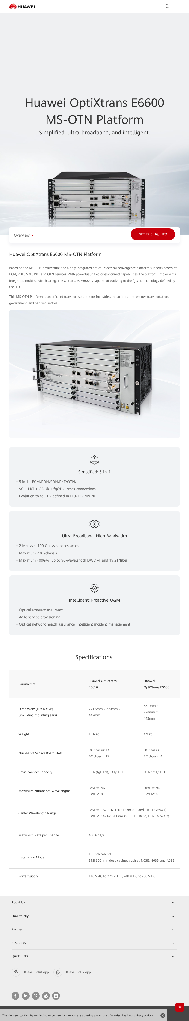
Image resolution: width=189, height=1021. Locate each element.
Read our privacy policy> (137, 1015)
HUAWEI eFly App (78, 972)
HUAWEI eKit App (36, 972)
